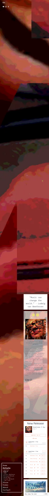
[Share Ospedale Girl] (35, 468)
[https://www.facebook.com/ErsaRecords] (8, 6)
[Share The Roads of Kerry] (35, 465)
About (5, 487)
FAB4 (5, 473)
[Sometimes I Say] (28, 429)
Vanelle (6, 470)
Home (5, 465)
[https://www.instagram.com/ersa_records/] (6, 6)
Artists (6, 468)
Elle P (5, 471)
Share (35, 438)
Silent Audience (9, 474)
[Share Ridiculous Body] (39, 461)
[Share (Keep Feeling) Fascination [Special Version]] (39, 458)
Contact (6, 490)
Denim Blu (6, 477)
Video (5, 485)
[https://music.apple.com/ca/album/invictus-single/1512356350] (37, 315)
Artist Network (8, 479)
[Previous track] (43, 451)
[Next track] (45, 451)
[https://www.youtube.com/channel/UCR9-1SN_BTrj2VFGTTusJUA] (3, 6)
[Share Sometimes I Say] (39, 455)
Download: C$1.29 (35, 435)
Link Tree (6, 480)
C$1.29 (43, 455)
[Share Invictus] (35, 474)
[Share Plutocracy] (35, 471)
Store (5, 482)
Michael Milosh (8, 476)
